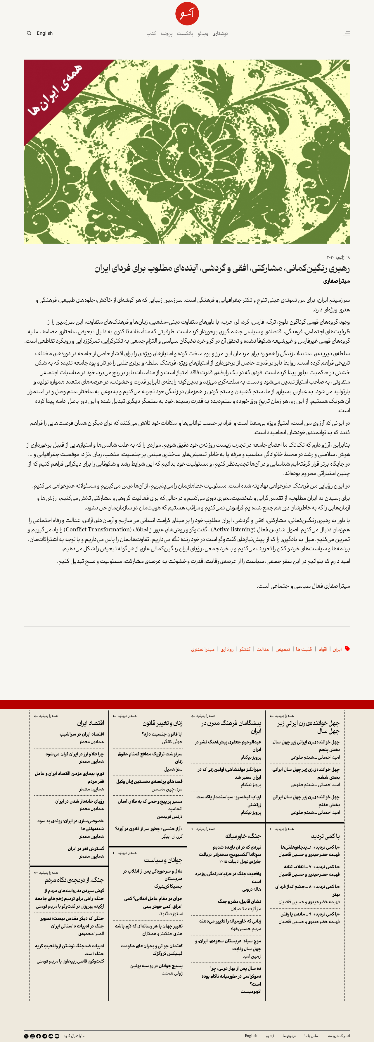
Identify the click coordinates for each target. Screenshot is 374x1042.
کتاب (151, 34)
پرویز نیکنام (228, 750)
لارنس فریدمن (150, 809)
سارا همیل (150, 762)
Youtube (57, 1036)
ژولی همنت (156, 970)
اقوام (322, 649)
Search (29, 33)
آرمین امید (228, 949)
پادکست (185, 34)
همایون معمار (82, 738)
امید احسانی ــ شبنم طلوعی (305, 750)
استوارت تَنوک (153, 907)
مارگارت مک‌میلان (239, 906)
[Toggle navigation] (346, 34)
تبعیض (283, 649)
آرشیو (270, 1036)
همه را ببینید (284, 716)
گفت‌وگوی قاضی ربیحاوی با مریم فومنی (69, 954)
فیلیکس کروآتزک (152, 950)
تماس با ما (311, 1036)
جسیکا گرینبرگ (153, 879)
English (45, 33)
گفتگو (245, 649)
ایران (337, 649)
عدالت (263, 649)
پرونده (166, 34)
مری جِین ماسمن (149, 786)
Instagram (32, 1036)
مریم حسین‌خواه (230, 925)
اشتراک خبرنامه (339, 1036)
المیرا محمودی (72, 926)
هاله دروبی (228, 882)
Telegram (44, 1036)
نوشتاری (220, 34)
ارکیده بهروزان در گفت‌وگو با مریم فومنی (69, 899)
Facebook (38, 1036)
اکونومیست (231, 980)
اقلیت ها (304, 649)
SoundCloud (51, 1036)
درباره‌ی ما (289, 1036)
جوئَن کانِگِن (162, 738)
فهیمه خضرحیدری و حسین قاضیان (309, 851)
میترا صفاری (203, 649)
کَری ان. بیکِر (149, 833)
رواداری (227, 649)
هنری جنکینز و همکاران (149, 930)
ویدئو (203, 34)
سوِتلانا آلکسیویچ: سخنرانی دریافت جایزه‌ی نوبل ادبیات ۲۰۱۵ (230, 855)
